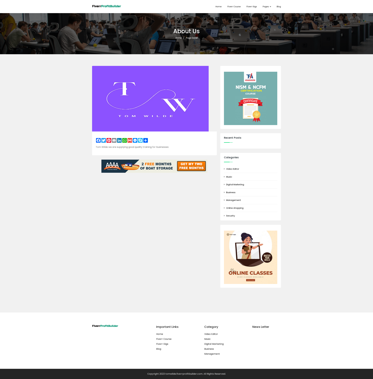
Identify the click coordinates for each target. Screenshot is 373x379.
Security (230, 215)
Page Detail (192, 37)
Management (233, 200)
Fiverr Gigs (252, 6)
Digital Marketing (235, 184)
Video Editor (232, 168)
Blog (279, 6)
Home (218, 6)
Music (229, 176)
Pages (266, 6)
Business (230, 192)
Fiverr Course (234, 6)
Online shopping (234, 207)
